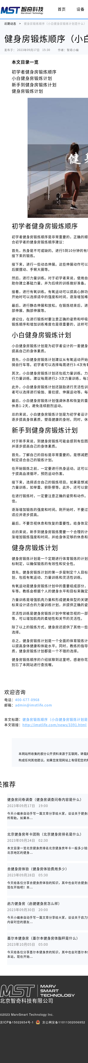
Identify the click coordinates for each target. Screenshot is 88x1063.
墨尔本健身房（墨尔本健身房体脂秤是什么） (43, 938)
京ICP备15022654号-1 (17, 1022)
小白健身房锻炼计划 (32, 78)
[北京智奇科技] (22, 10)
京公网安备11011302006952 (63, 1022)
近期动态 (10, 23)
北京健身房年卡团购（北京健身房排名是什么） (45, 834)
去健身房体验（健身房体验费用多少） (38, 869)
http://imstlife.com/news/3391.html (54, 725)
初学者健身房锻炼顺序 (34, 72)
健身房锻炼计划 (27, 91)
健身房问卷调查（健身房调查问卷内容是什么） (45, 799)
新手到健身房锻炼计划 (34, 85)
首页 (62, 9)
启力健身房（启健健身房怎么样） (34, 903)
